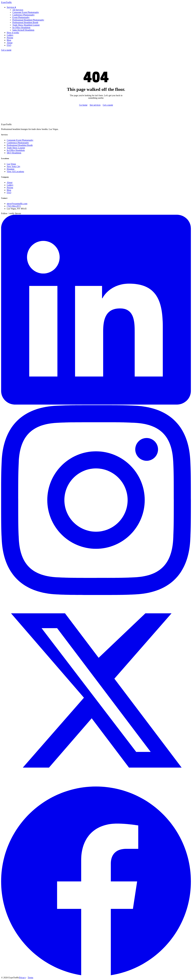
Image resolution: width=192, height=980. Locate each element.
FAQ (9, 45)
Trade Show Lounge (16, 148)
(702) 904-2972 (14, 206)
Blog (9, 40)
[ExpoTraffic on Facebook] (96, 975)
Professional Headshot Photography (28, 20)
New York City (13, 166)
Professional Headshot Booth (25, 22)
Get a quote (6, 50)
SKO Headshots (14, 153)
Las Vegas (11, 164)
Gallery (10, 35)
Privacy (22, 977)
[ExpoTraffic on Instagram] (96, 594)
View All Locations (15, 171)
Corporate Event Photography (25, 12)
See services (95, 105)
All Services (17, 10)
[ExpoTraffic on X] (96, 784)
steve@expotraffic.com (17, 203)
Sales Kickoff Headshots (23, 30)
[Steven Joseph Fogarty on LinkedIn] (96, 404)
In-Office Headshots (21, 27)
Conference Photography (23, 15)
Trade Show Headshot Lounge (26, 25)
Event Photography (21, 17)
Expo (6, 2)
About (9, 42)
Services (11, 7)
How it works (13, 32)
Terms (30, 977)
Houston (10, 169)
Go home (83, 105)
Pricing (10, 37)
